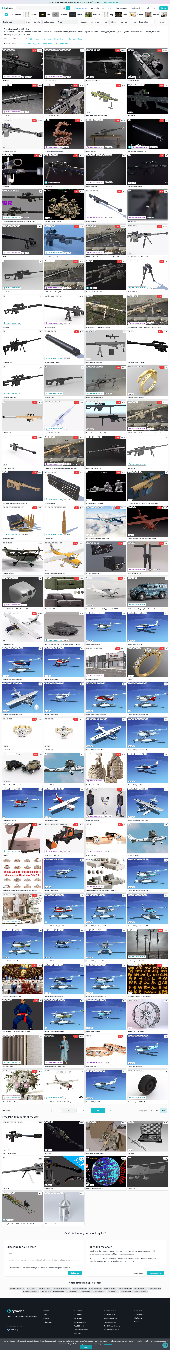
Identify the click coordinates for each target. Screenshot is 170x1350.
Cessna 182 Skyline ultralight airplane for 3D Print (142, 538)
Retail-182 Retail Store (92, 679)
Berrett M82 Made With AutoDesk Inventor (15, 503)
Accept (86, 1347)
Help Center (47, 1322)
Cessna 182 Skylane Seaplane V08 (54, 1031)
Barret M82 (131, 1153)
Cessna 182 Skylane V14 (51, 961)
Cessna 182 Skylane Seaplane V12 (138, 890)
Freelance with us (110, 1322)
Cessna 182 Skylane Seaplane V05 (138, 750)
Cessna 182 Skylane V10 (93, 1031)
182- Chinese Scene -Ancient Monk (55, 1066)
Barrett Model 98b (91, 186)
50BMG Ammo (49, 538)
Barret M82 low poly (8, 468)
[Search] (68, 8)
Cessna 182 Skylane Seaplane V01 (54, 926)
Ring (80, 39)
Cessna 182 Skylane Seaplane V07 (54, 996)
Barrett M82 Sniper (50, 327)
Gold (43, 39)
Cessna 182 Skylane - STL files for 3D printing (58, 1102)
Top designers (139, 1314)
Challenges (138, 1318)
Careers (46, 1318)
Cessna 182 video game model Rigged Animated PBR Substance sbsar (106, 609)
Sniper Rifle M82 (91, 221)
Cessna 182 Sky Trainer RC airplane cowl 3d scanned (18, 609)
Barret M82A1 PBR (133, 81)
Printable (72, 39)
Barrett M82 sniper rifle (9, 397)
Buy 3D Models (78, 1310)
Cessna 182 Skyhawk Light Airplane (55, 573)
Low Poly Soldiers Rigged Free (95, 1153)
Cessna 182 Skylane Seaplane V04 (12, 679)
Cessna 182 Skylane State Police (95, 750)
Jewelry (37, 39)
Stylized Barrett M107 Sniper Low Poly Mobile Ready (143, 503)
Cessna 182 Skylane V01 (51, 679)
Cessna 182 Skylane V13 (93, 644)
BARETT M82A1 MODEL (9, 1153)
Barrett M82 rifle (49, 397)
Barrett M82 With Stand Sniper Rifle (138, 257)
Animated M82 (48, 43)
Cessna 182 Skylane (8, 573)
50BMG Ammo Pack (8, 538)
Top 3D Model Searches (112, 1326)
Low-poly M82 (25, 43)
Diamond (64, 39)
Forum (136, 1322)
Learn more (108, 1344)
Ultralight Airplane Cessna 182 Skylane (97, 538)
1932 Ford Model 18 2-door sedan (12, 785)
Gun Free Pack (49, 1188)
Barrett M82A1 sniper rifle (52, 116)
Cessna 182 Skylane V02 (51, 820)
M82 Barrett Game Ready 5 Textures (55, 292)
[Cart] (148, 8)
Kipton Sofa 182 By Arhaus (52, 609)
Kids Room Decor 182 (92, 785)
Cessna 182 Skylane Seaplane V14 (96, 926)
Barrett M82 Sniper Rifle (9, 151)
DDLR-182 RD (7, 750)
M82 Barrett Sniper (8, 257)
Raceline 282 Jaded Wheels (136, 1031)
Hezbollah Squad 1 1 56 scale (53, 221)
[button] (64, 8)
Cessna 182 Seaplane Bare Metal (95, 961)
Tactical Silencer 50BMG (52, 362)
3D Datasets (78, 1318)
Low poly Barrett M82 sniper (94, 362)
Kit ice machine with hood (52, 1224)
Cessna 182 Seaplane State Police (138, 820)
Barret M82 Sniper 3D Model (136, 362)
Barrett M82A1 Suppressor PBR (137, 151)
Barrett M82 (6, 116)
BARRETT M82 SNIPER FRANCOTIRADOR (98, 327)
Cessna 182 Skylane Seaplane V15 (96, 996)
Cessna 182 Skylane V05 (51, 714)
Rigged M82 (37, 43)
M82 (30, 39)
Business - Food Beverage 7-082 (12, 996)
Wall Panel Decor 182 (9, 1066)
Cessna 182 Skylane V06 (9, 820)
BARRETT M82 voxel (8, 433)
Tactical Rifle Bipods (134, 292)
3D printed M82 (62, 43)
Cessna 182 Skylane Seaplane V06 (96, 714)
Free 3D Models (79, 1326)
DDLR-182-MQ (49, 750)
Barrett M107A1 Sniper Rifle (52, 433)
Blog (45, 1314)
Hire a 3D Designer (80, 1322)
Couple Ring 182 (91, 855)
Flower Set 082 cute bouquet (11, 1102)
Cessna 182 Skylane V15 (93, 1102)
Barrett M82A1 (132, 221)
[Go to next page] (98, 1110)
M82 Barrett (6, 81)
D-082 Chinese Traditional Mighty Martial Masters (17, 1031)
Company (46, 1310)
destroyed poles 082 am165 (136, 961)
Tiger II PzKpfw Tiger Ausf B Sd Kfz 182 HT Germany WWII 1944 (62, 644)
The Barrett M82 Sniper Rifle (94, 292)
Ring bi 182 (131, 679)
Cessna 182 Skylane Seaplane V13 (12, 961)
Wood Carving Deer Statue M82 (54, 151)
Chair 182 (5, 855)
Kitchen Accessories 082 (10, 926)
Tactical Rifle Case (50, 503)
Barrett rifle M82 (91, 151)
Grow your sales (109, 1314)
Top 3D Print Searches (111, 1330)
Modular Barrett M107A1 (93, 81)
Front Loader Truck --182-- (52, 855)
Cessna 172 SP (132, 1188)
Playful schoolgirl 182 (92, 820)
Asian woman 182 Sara (134, 573)
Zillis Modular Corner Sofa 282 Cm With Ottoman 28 (101, 890)
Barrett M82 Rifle (7, 362)
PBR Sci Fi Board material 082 (94, 1188)
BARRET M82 (132, 116)
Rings (56, 39)
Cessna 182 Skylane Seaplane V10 (138, 926)
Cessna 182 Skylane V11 (135, 1066)
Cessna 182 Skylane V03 (51, 890)
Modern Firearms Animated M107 (96, 433)
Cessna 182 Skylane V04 (135, 785)
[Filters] (134, 22)
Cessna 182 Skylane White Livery (12, 714)
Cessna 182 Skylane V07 (135, 644)
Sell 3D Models (109, 1310)
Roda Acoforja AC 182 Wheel (136, 1102)
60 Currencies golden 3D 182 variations (139, 996)
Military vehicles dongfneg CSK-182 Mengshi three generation (146, 609)
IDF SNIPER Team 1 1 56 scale (94, 503)
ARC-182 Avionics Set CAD (94, 573)
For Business (78, 1314)
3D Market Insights (110, 1318)
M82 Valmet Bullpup (50, 81)
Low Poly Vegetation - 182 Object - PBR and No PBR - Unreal (20, 1224)
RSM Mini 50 (48, 186)
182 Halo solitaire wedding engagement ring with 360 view (20, 890)
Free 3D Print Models (81, 1330)
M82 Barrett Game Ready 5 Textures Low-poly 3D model (102, 257)
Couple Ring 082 (91, 1066)
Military (50, 39)
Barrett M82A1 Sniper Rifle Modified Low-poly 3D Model (19, 221)
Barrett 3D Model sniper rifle (94, 397)
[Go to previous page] (69, 1110)
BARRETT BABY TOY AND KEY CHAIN (96, 116)
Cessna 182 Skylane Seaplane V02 (138, 714)
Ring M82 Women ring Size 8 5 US (137, 397)
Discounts (77, 1333)
